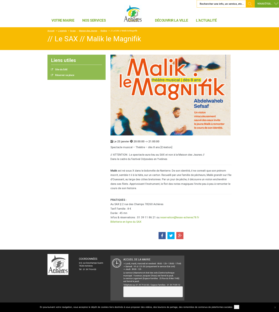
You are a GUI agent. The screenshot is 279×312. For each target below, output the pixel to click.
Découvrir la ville (171, 20)
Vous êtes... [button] (264, 3)
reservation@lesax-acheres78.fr (179, 217)
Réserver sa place (64, 75)
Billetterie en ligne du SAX (125, 221)
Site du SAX (61, 69)
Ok (236, 307)
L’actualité (206, 20)
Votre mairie (63, 20)
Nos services (94, 20)
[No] (275, 307)
